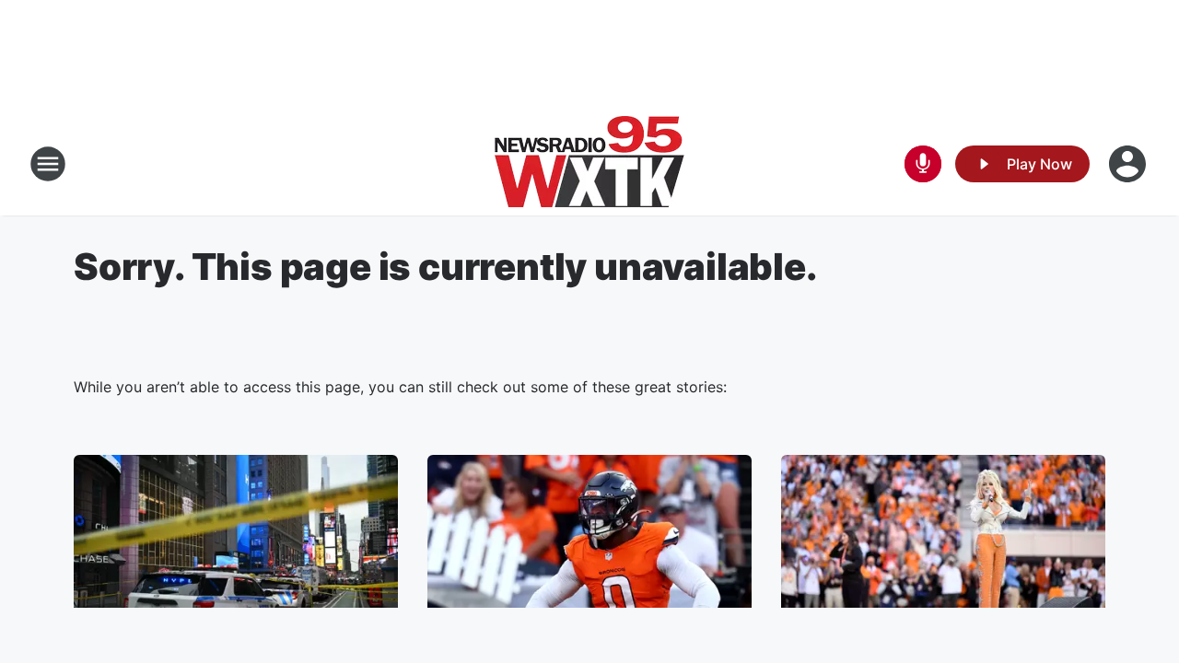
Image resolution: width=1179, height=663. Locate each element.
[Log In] (1129, 163)
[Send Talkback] (923, 163)
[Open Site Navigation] (47, 163)
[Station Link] (589, 164)
